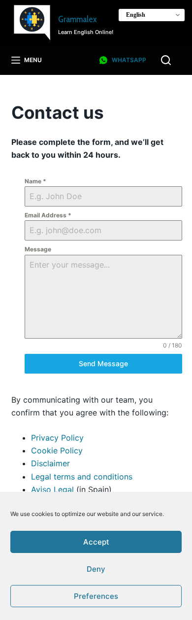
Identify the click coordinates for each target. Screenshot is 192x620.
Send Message (103, 363)
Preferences (96, 596)
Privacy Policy (57, 438)
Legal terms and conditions (81, 477)
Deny (96, 569)
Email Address (48, 215)
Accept (96, 542)
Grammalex (77, 19)
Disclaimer (50, 463)
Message (38, 249)
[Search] (166, 60)
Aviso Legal (52, 489)
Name (35, 181)
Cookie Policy (57, 450)
